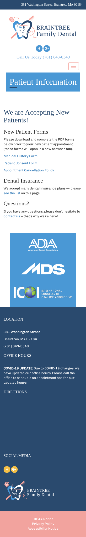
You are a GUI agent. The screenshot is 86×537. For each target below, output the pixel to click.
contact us (12, 216)
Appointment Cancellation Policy (29, 170)
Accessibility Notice (43, 529)
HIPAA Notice (43, 519)
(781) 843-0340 (56, 57)
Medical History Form (21, 156)
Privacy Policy (43, 524)
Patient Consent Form (20, 163)
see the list (12, 193)
